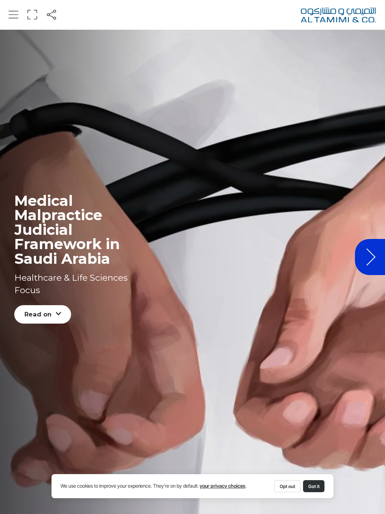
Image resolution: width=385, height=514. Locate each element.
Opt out (287, 486)
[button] (13, 14)
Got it (314, 486)
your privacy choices (223, 486)
